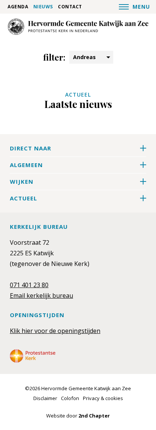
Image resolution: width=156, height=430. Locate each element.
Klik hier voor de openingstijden (55, 331)
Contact (70, 7)
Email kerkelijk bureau (41, 295)
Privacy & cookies (103, 398)
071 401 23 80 (29, 285)
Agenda (18, 7)
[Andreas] (78, 26)
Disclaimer (45, 398)
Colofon (70, 398)
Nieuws (43, 7)
